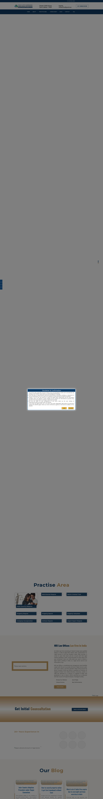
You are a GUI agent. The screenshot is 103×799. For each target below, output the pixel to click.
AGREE (64, 408)
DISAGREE (71, 408)
